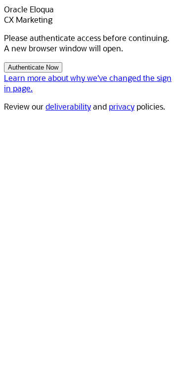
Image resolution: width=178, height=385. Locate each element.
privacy (121, 106)
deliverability (68, 106)
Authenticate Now (33, 67)
